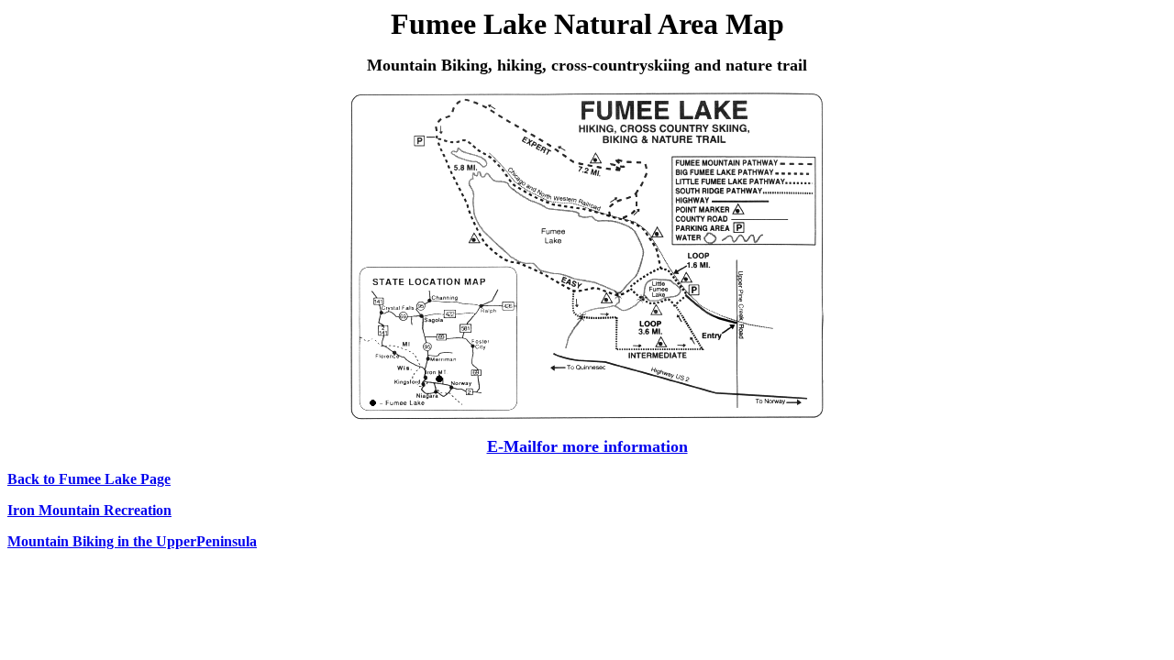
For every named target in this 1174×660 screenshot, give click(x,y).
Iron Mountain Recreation (89, 510)
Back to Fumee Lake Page (89, 479)
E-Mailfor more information (587, 446)
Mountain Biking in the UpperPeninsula (132, 541)
